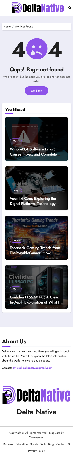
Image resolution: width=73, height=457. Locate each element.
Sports (34, 444)
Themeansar (36, 437)
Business (8, 444)
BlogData (54, 433)
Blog (15, 190)
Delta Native (36, 412)
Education (22, 444)
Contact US (63, 444)
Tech (15, 141)
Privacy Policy (36, 451)
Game (16, 240)
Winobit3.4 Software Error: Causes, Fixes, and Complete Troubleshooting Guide (33, 154)
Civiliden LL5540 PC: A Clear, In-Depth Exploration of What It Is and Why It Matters (35, 302)
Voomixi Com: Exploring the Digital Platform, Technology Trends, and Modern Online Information (33, 206)
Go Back (36, 91)
